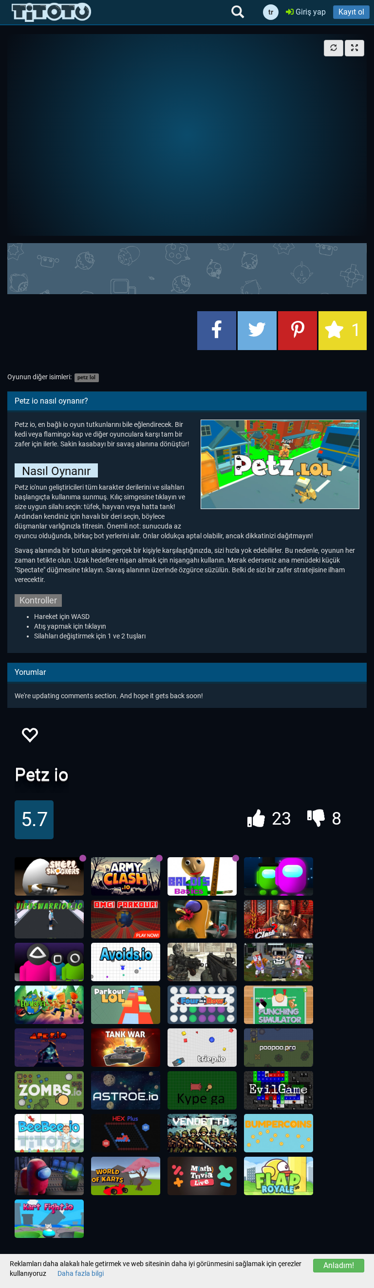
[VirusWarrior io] (49, 919)
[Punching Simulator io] (278, 1005)
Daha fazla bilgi (80, 1273)
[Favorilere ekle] (29, 738)
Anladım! (338, 1265)
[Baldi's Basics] (202, 876)
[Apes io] (49, 1047)
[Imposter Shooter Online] (202, 919)
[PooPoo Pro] (278, 1047)
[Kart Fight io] (49, 1219)
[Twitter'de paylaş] (257, 330)
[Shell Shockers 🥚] (49, 876)
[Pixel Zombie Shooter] (278, 962)
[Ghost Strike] (202, 962)
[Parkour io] (125, 1005)
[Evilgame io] (278, 1090)
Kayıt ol (351, 12)
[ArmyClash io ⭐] (125, 876)
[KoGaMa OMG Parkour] (125, 919)
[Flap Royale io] (278, 1176)
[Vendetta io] (202, 1133)
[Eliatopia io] (49, 1005)
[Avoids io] (125, 962)
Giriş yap (310, 12)
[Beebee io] (49, 1133)
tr (270, 12)
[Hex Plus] (125, 1133)
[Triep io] (202, 1047)
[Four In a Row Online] (202, 1005)
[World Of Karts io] (125, 1176)
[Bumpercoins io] (278, 1133)
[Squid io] (49, 962)
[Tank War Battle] (125, 1047)
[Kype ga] (202, 1090)
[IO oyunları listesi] (51, 12)
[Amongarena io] (278, 876)
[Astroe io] (125, 1090)
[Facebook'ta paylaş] (216, 330)
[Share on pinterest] (297, 330)
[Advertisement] (187, 267)
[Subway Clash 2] (278, 919)
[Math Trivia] (202, 1176)
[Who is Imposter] (49, 1176)
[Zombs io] (49, 1090)
